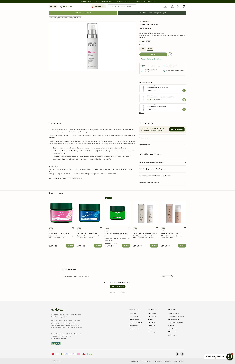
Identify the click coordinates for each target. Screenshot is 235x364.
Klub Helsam (152, 316)
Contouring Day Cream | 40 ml (87, 233)
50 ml (142, 48)
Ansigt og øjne (53, 17)
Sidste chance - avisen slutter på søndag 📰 (152, 13)
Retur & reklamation (136, 322)
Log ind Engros (172, 335)
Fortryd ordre (134, 325)
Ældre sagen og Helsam (175, 322)
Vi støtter (171, 325)
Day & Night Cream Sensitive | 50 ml (145, 233)
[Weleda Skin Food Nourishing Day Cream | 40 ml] (117, 213)
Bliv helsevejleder (173, 319)
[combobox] (122, 6)
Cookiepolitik (167, 361)
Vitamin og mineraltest (155, 332)
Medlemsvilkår (146, 361)
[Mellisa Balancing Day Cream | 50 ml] (173, 213)
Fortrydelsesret (134, 316)
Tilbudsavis (151, 325)
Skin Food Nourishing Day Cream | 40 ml (117, 235)
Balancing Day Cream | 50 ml (170, 233)
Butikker (150, 329)
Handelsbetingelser (136, 361)
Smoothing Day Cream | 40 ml (59, 233)
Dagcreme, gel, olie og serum (65, 17)
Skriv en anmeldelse (117, 286)
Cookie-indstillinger (179, 361)
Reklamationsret (135, 329)
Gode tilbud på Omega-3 (83, 13)
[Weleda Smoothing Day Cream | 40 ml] (61, 213)
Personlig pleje (77, 17)
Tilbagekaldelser (134, 319)
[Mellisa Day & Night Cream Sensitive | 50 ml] (145, 213)
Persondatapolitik (157, 361)
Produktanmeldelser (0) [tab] (70, 276)
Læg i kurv (153, 54)
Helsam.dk (58, 361)
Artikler (150, 319)
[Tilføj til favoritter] (170, 54)
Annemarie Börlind (145, 21)
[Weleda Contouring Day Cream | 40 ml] (89, 213)
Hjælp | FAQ (133, 313)
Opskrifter (151, 322)
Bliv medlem (152, 313)
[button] (184, 6)
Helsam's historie (173, 313)
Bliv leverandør (172, 332)
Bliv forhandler (172, 329)
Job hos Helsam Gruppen (176, 316)
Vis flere (141, 113)
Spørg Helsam (178, 129)
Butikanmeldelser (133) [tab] (84, 276)
